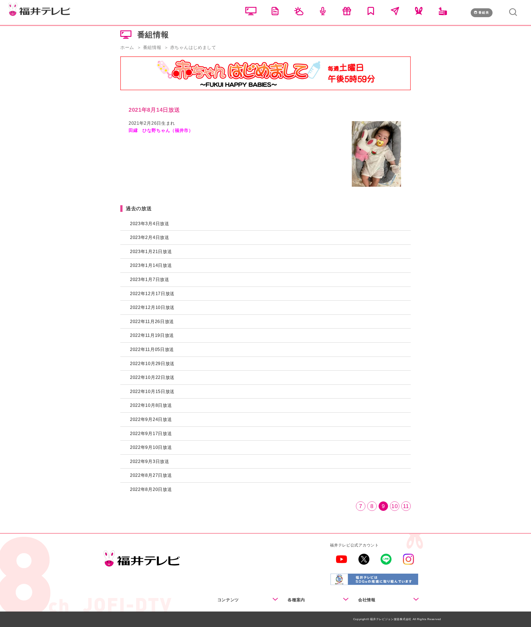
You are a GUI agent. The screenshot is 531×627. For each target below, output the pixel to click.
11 (406, 506)
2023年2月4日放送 (149, 237)
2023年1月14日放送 (151, 265)
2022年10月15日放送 (152, 391)
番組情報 (152, 47)
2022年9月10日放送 (151, 447)
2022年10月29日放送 (152, 363)
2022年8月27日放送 (151, 475)
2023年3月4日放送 (149, 223)
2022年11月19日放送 (152, 335)
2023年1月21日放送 (151, 251)
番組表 (483, 12)
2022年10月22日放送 (152, 377)
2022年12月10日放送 (152, 307)
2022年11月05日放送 (152, 349)
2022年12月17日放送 (152, 293)
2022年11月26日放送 (152, 321)
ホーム (127, 47)
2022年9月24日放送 (151, 419)
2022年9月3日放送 (149, 461)
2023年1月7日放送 (149, 279)
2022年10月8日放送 (151, 405)
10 (394, 506)
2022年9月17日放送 (151, 433)
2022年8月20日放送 (151, 489)
